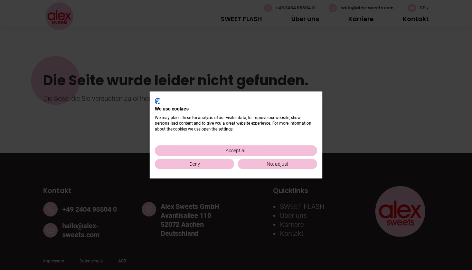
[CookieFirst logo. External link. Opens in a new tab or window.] (157, 101)
